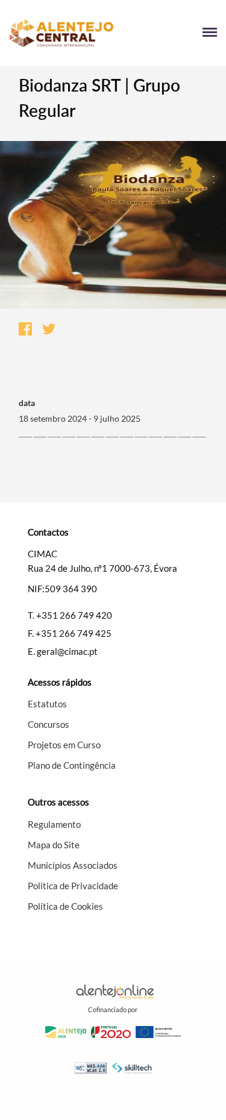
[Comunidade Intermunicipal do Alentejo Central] (61, 33)
